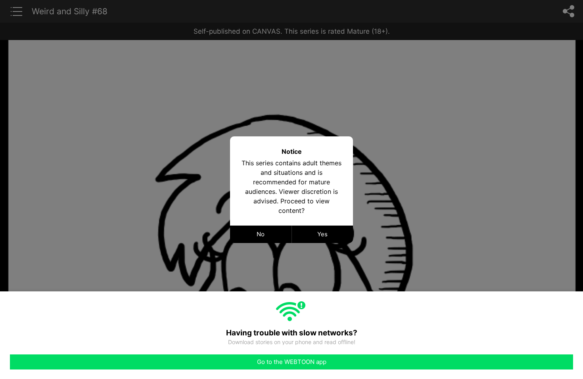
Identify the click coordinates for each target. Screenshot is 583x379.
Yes (322, 234)
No (261, 234)
